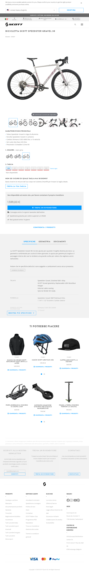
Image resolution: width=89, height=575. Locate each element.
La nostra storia (51, 500)
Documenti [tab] (60, 241)
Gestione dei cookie (32, 529)
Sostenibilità (50, 523)
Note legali (49, 507)
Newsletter (29, 523)
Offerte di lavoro (51, 503)
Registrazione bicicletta (12, 516)
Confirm (71, 10)
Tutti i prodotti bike (11, 523)
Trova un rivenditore (45, 208)
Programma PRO (31, 520)
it (8, 19)
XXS (8, 168)
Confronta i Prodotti (44, 227)
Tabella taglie (53, 168)
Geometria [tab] (44, 241)
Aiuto (27, 510)
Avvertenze (9, 520)
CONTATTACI (74, 474)
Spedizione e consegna (33, 503)
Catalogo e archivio (11, 500)
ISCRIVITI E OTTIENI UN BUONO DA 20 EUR (44, 15)
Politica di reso (30, 507)
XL (40, 168)
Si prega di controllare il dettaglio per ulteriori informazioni (26, 274)
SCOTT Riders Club (32, 516)
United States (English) (18, 10)
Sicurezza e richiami (52, 516)
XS (15, 168)
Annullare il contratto (33, 500)
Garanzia (8, 510)
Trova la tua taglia (16, 186)
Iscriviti (14, 474)
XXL (46, 168)
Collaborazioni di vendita (54, 520)
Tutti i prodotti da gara (12, 533)
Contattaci (29, 513)
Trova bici (8, 513)
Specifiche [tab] (29, 241)
